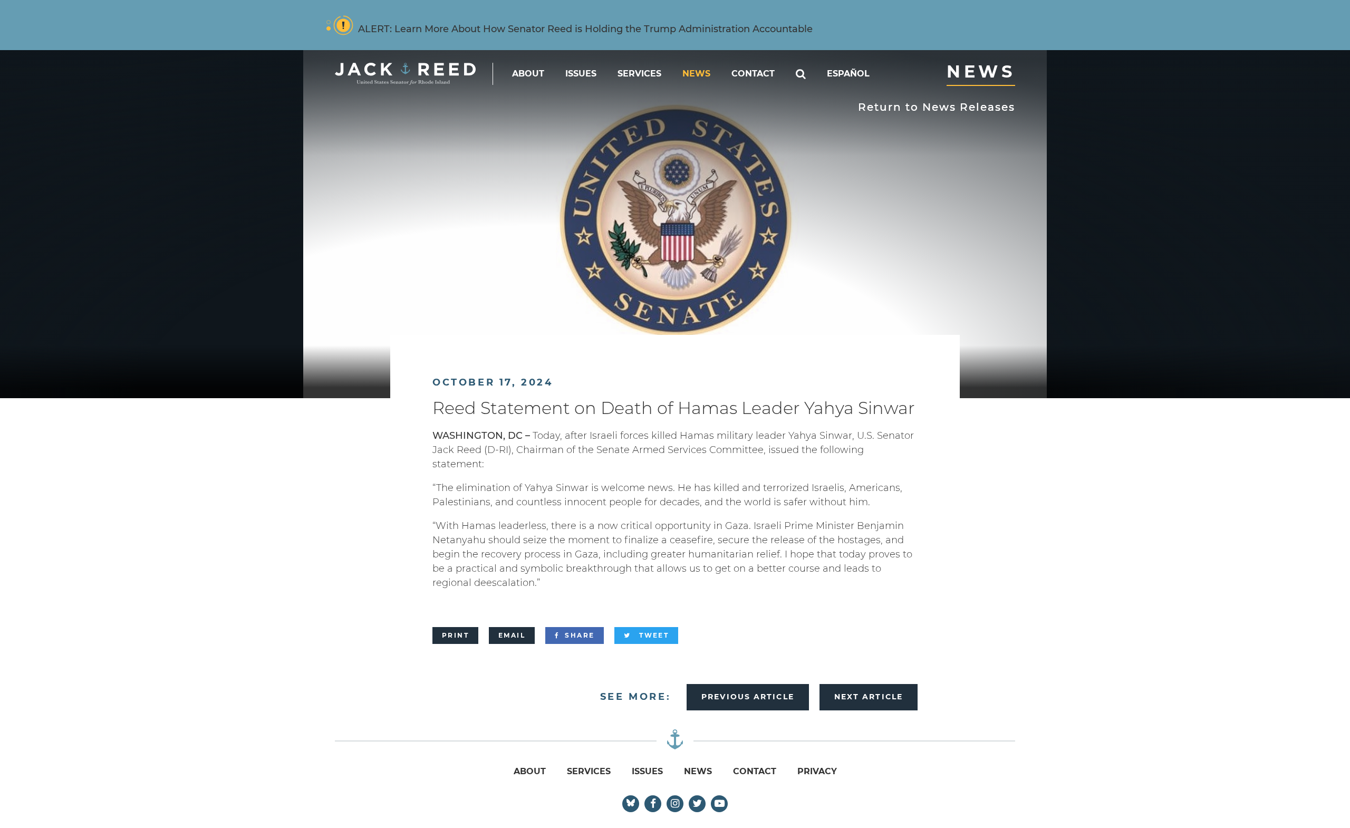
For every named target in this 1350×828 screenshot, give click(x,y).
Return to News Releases (936, 107)
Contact (753, 74)
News (696, 74)
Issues (580, 74)
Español (848, 74)
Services (639, 74)
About (528, 74)
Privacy (817, 771)
